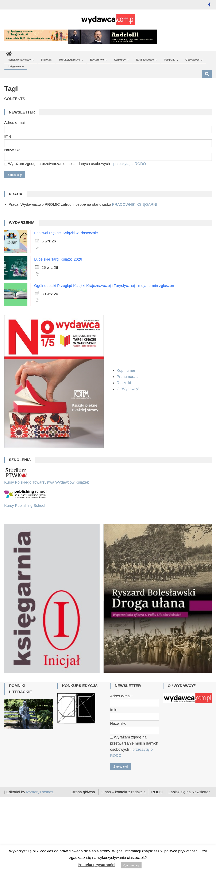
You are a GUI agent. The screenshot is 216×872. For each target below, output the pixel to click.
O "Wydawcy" (128, 389)
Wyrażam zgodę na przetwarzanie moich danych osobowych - (76, 164)
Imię (7, 136)
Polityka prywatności (96, 865)
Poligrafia (169, 59)
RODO (157, 792)
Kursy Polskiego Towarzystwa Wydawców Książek (46, 482)
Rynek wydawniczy (19, 59)
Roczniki (124, 383)
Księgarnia (14, 66)
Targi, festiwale (145, 59)
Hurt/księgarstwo (69, 59)
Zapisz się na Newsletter (189, 792)
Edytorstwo (97, 59)
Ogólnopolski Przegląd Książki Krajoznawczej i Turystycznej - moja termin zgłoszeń (104, 286)
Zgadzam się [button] (131, 865)
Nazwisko (12, 150)
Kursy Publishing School (24, 505)
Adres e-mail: (15, 122)
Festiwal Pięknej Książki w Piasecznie (66, 233)
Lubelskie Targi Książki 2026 (58, 259)
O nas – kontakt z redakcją (123, 792)
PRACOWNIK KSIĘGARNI (134, 204)
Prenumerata (128, 376)
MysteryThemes (39, 792)
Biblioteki (46, 59)
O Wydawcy (192, 59)
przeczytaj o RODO (129, 164)
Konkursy (120, 59)
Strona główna (83, 792)
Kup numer (126, 370)
